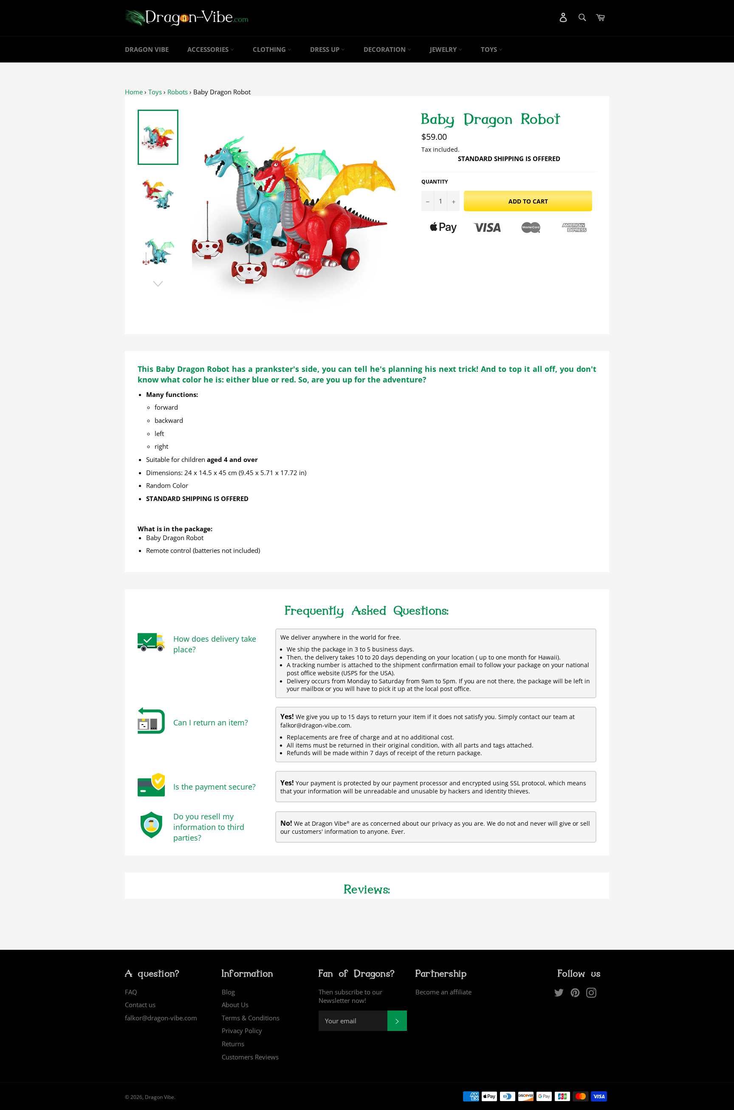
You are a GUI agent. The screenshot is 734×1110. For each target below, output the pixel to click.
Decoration (385, 49)
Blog (228, 992)
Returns (233, 1043)
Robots (177, 92)
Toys (490, 49)
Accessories (208, 49)
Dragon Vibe (147, 49)
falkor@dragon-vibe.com (161, 1018)
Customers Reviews (250, 1057)
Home (134, 92)
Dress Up (325, 49)
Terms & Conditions (250, 1018)
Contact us (140, 1004)
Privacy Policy (242, 1030)
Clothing (270, 49)
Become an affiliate (443, 992)
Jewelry (444, 49)
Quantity (434, 181)
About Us (235, 1004)
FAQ (131, 992)
